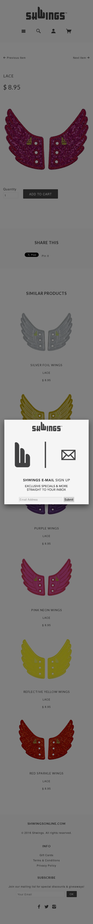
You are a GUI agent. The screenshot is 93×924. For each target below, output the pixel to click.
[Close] (89, 420)
